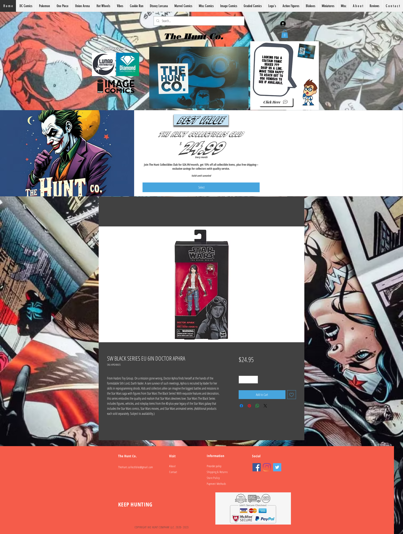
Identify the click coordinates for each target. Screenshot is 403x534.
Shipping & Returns (217, 472)
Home (110, 211)
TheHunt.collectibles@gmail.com (135, 467)
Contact (173, 472)
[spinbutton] (248, 378)
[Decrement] (242, 378)
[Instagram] (267, 467)
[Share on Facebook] (241, 404)
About (172, 466)
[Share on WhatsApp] (257, 404)
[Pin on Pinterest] (249, 404)
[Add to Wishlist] (291, 393)
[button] (284, 33)
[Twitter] (277, 467)
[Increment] (254, 378)
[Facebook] (257, 467)
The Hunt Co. (195, 36)
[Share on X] (265, 404)
